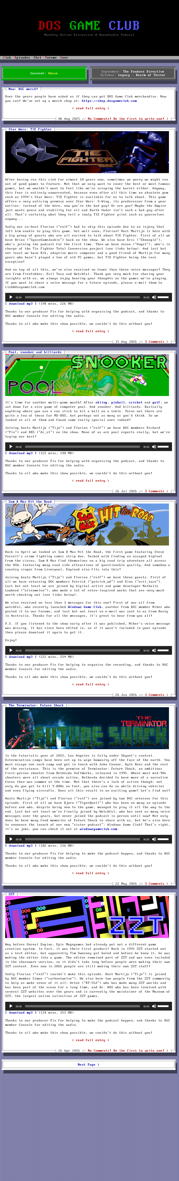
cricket (136, 402)
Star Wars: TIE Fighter (30, 129)
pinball (118, 402)
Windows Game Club (85, 607)
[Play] (11, 297)
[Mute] (154, 297)
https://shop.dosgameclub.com (109, 101)
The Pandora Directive (143, 71)
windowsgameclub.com (98, 829)
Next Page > (89, 1064)
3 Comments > (157, 342)
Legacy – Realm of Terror (141, 75)
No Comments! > (128, 119)
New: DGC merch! (23, 89)
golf (156, 402)
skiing (101, 402)
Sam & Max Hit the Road (30, 502)
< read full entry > (90, 108)
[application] (88, 297)
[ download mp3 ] (21, 304)
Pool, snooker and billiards (35, 352)
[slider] (164, 297)
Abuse (53, 73)
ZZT (12, 894)
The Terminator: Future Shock (36, 705)
